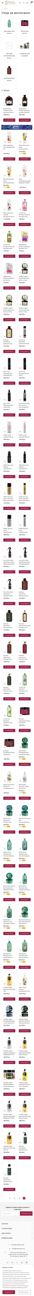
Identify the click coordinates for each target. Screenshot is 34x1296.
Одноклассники (17, 1262)
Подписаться (26, 1213)
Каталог (5, 1223)
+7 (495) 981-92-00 (17, 1245)
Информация (7, 1238)
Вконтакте (7, 1262)
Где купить (6, 1233)
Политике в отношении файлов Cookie (14, 1287)
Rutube (22, 1262)
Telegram (12, 1262)
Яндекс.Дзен (27, 1262)
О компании (7, 1228)
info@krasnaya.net (18, 1248)
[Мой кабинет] (27, 3)
